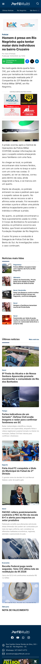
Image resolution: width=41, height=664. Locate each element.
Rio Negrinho (21, 10)
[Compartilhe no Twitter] (32, 61)
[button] (37, 3)
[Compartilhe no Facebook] (27, 61)
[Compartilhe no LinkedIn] (37, 61)
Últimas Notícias (7, 10)
